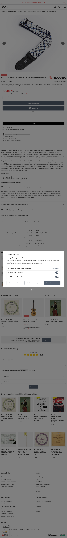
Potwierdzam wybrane (14, 283)
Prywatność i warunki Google (35, 263)
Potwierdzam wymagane (33, 283)
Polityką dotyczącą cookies (43, 260)
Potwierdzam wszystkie (52, 283)
